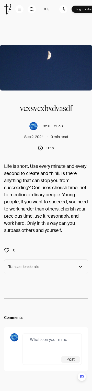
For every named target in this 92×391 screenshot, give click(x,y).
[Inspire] (8, 250)
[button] (19, 9)
